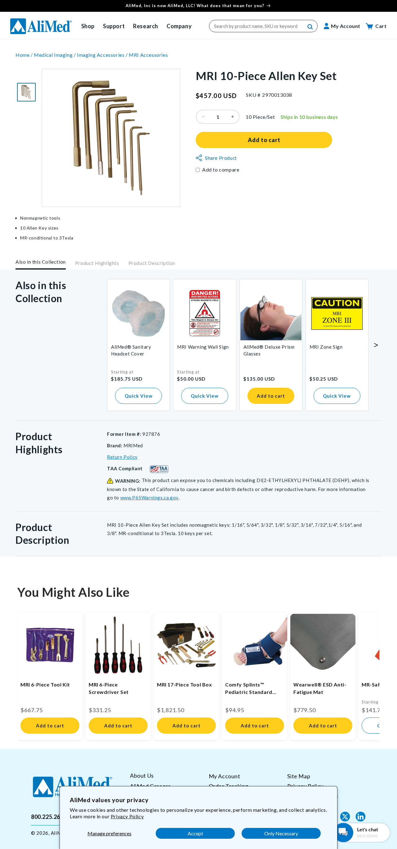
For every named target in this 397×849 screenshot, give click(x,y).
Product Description (151, 263)
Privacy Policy (127, 816)
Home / (25, 55)
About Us (142, 775)
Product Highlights (97, 263)
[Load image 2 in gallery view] (26, 92)
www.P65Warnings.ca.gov (149, 497)
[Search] (310, 27)
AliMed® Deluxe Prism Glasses (269, 350)
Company (179, 26)
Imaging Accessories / (103, 55)
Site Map (298, 776)
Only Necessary (281, 833)
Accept (195, 833)
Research (145, 26)
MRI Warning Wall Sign (203, 347)
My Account (224, 776)
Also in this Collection (41, 262)
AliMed (59, 833)
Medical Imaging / (55, 55)
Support (114, 26)
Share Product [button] (221, 158)
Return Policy (122, 457)
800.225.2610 (49, 816)
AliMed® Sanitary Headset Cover (131, 350)
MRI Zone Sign (326, 347)
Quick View (139, 396)
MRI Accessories (148, 55)
